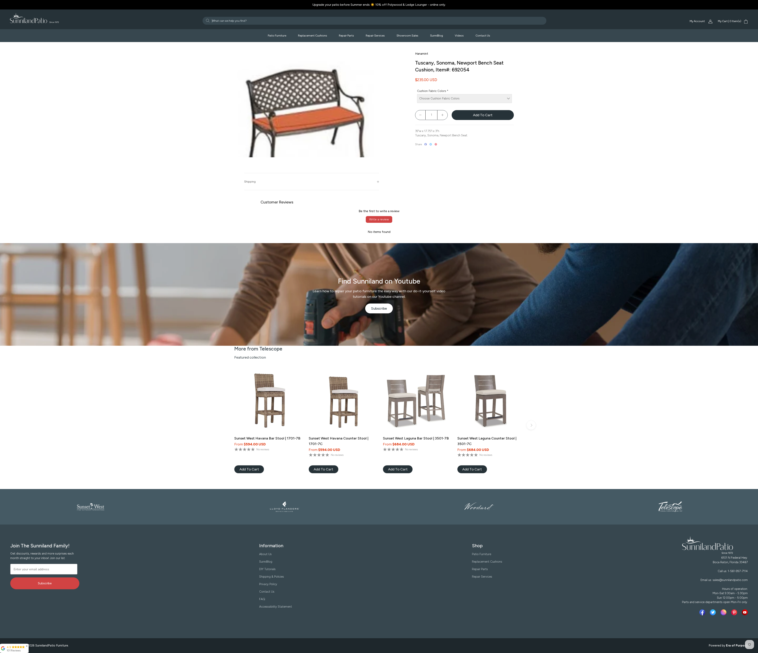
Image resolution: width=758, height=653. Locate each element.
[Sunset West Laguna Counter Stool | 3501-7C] (490, 401)
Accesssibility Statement (275, 606)
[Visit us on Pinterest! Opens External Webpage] (735, 612)
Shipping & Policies (271, 576)
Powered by (728, 645)
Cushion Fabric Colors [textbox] (432, 91)
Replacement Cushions (312, 35)
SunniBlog (436, 35)
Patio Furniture (277, 35)
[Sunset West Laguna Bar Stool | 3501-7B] (416, 401)
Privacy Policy (268, 584)
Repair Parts (346, 35)
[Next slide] (531, 425)
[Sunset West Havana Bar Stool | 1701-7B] (267, 401)
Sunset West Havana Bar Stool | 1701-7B (267, 438)
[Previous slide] (226, 425)
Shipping (250, 181)
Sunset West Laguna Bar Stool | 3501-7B (416, 438)
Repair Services (375, 35)
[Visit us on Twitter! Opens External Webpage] (713, 612)
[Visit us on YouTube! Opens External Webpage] (745, 612)
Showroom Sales (407, 35)
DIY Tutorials (267, 569)
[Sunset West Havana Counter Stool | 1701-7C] (342, 401)
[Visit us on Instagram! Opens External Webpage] (724, 612)
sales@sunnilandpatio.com (730, 580)
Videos (459, 35)
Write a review (379, 219)
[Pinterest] (436, 144)
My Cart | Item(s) (729, 21)
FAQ (262, 599)
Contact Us (483, 35)
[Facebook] (425, 144)
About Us (265, 554)
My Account (697, 21)
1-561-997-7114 (738, 571)
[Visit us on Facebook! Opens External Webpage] (703, 612)
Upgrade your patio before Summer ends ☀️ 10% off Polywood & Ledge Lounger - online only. (379, 5)
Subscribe (382, 310)
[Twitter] (431, 144)
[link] (249, 469)
